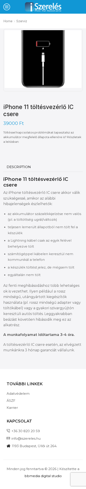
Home (8, 21)
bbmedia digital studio (43, 476)
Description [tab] (19, 167)
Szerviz (21, 21)
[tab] (18, 167)
